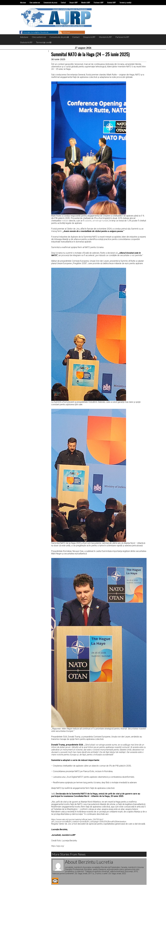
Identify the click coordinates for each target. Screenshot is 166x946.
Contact (63, 2)
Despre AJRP (74, 2)
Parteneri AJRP (98, 2)
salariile (88, 220)
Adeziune (23, 2)
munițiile (105, 220)
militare (65, 220)
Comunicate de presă (50, 2)
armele (95, 220)
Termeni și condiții (125, 2)
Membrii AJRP (85, 2)
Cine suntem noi (35, 2)
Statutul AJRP (111, 2)
